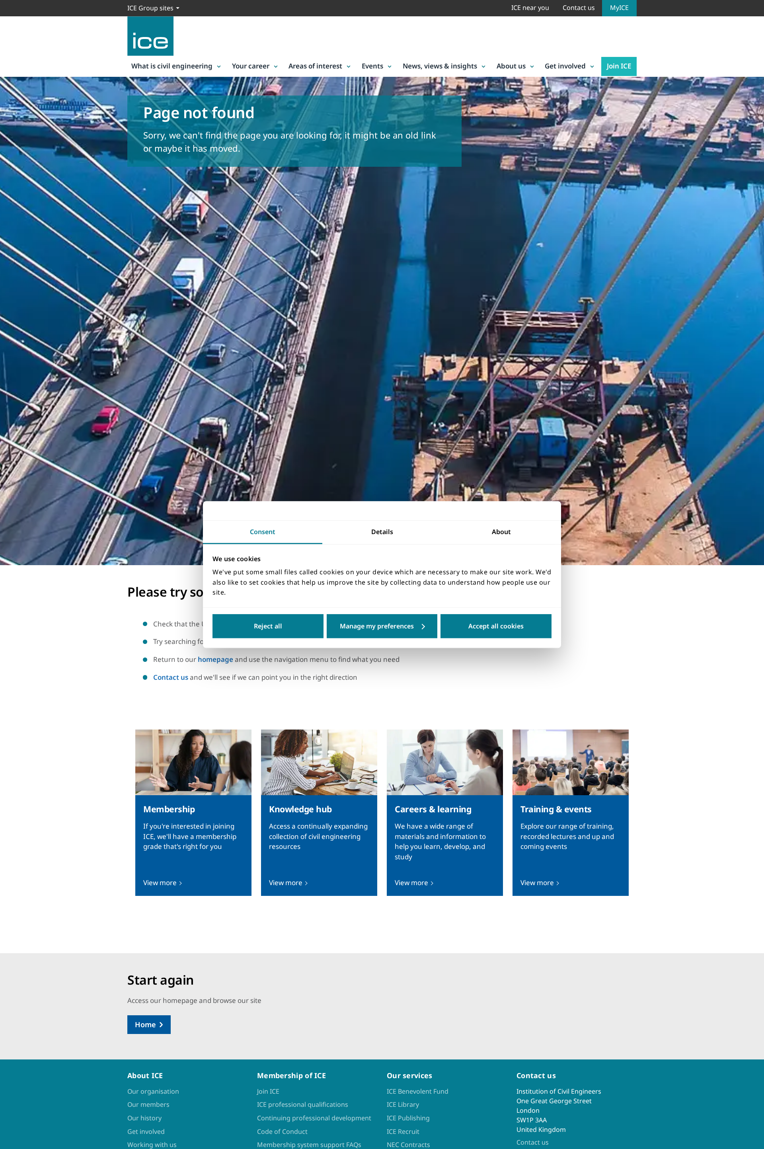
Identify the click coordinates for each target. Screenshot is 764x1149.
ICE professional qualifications (302, 1104)
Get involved (565, 65)
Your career (250, 65)
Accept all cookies (496, 626)
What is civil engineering (171, 65)
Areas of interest (315, 65)
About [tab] (501, 531)
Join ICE (619, 65)
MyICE (619, 7)
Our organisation (153, 1091)
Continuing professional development (314, 1118)
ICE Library (403, 1104)
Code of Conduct (282, 1131)
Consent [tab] (262, 531)
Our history (144, 1118)
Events (372, 65)
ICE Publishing (408, 1118)
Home (145, 1024)
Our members (148, 1104)
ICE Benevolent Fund (417, 1091)
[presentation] (193, 813)
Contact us (579, 7)
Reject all (268, 626)
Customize (382, 626)
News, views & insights (440, 65)
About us (511, 65)
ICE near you (530, 7)
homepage (215, 659)
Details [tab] (382, 531)
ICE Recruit (403, 1131)
